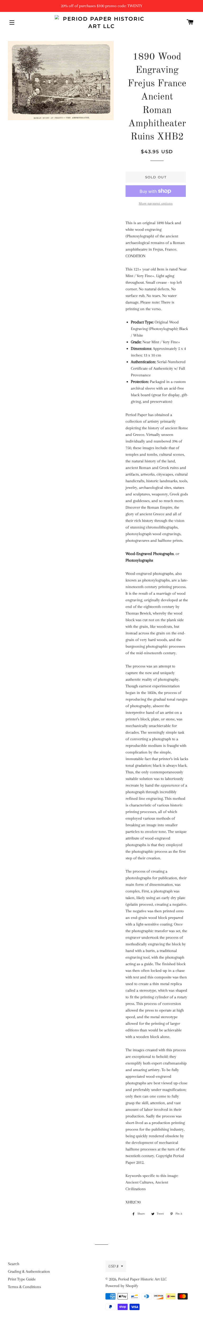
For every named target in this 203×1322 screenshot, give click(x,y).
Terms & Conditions (24, 1286)
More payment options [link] (156, 203)
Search (13, 1263)
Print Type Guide (22, 1279)
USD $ (113, 1266)
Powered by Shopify (121, 1285)
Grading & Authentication (29, 1271)
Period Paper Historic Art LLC (142, 1279)
